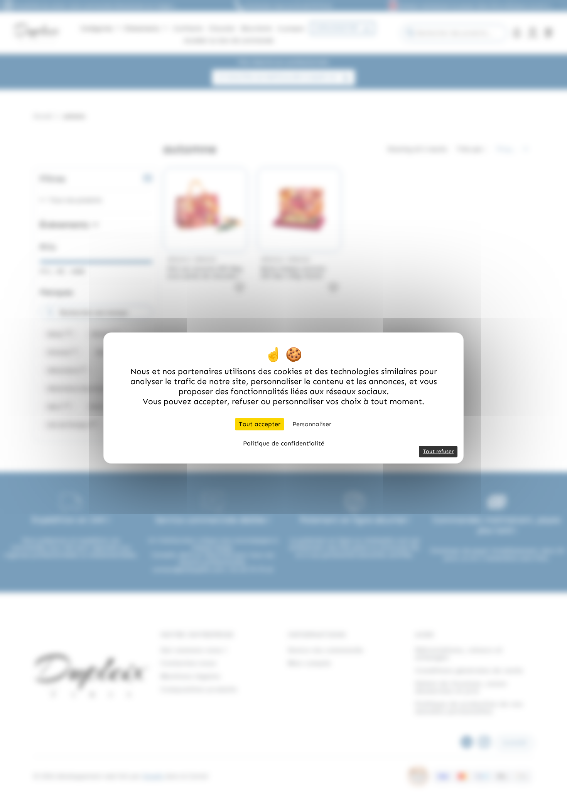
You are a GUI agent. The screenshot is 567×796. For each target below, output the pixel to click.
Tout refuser (438, 451)
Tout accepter (259, 424)
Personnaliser (311, 424)
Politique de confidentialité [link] (283, 443)
